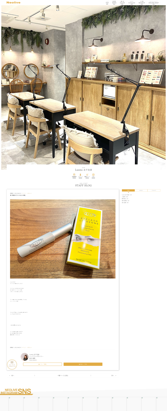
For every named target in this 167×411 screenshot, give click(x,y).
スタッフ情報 (42, 364)
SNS (93, 176)
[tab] (128, 190)
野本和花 (124, 198)
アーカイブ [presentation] (154, 190)
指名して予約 (83, 364)
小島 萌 (123, 196)
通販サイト (87, 176)
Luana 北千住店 (125, 194)
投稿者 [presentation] (128, 190)
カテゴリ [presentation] (141, 190)
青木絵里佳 (124, 200)
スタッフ (80, 176)
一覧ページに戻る (62, 375)
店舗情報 (74, 176)
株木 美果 (124, 202)
